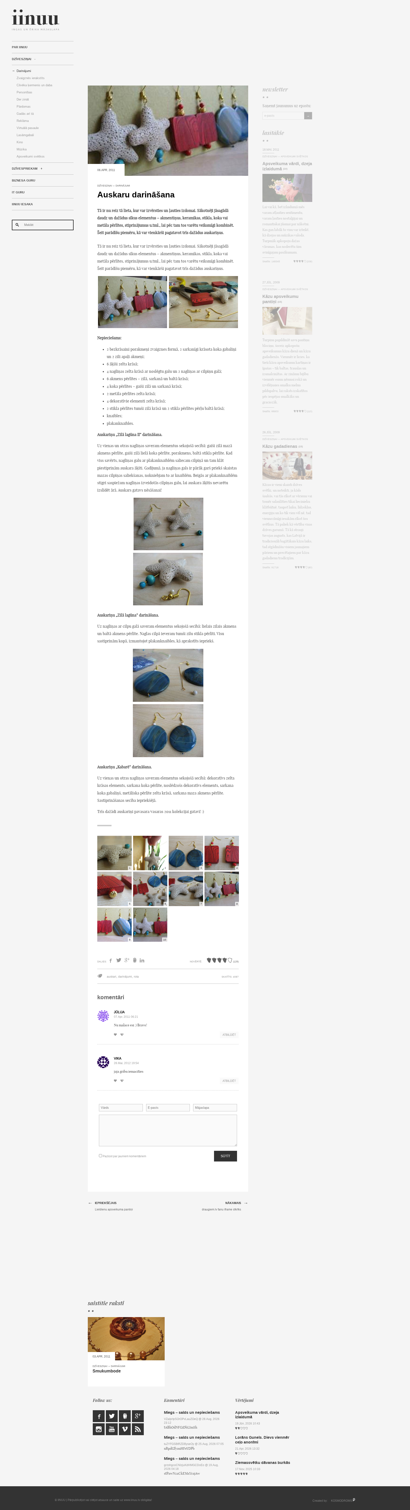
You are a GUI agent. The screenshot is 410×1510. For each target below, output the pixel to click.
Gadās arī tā (25, 113)
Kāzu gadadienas (279, 446)
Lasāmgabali (25, 135)
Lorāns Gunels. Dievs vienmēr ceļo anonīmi (262, 1440)
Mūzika (22, 149)
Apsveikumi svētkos (31, 156)
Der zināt (23, 99)
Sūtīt (225, 1156)
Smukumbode (107, 1371)
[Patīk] (117, 1035)
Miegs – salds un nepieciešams (192, 1412)
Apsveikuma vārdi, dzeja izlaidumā (287, 166)
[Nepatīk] (123, 1035)
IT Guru (18, 192)
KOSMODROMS (341, 1501)
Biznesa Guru (23, 180)
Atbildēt (229, 1035)
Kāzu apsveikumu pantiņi (280, 299)
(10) (285, 169)
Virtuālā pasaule (28, 128)
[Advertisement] (200, 43)
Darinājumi (24, 71)
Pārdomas (24, 106)
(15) (280, 302)
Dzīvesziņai (21, 59)
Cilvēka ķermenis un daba (34, 85)
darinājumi (125, 977)
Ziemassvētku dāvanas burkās (262, 1462)
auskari (111, 977)
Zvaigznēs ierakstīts (31, 78)
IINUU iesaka (22, 204)
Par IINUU (19, 47)
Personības (24, 92)
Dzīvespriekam (24, 169)
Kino (20, 142)
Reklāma (23, 121)
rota (136, 977)
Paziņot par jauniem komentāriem (124, 1156)
